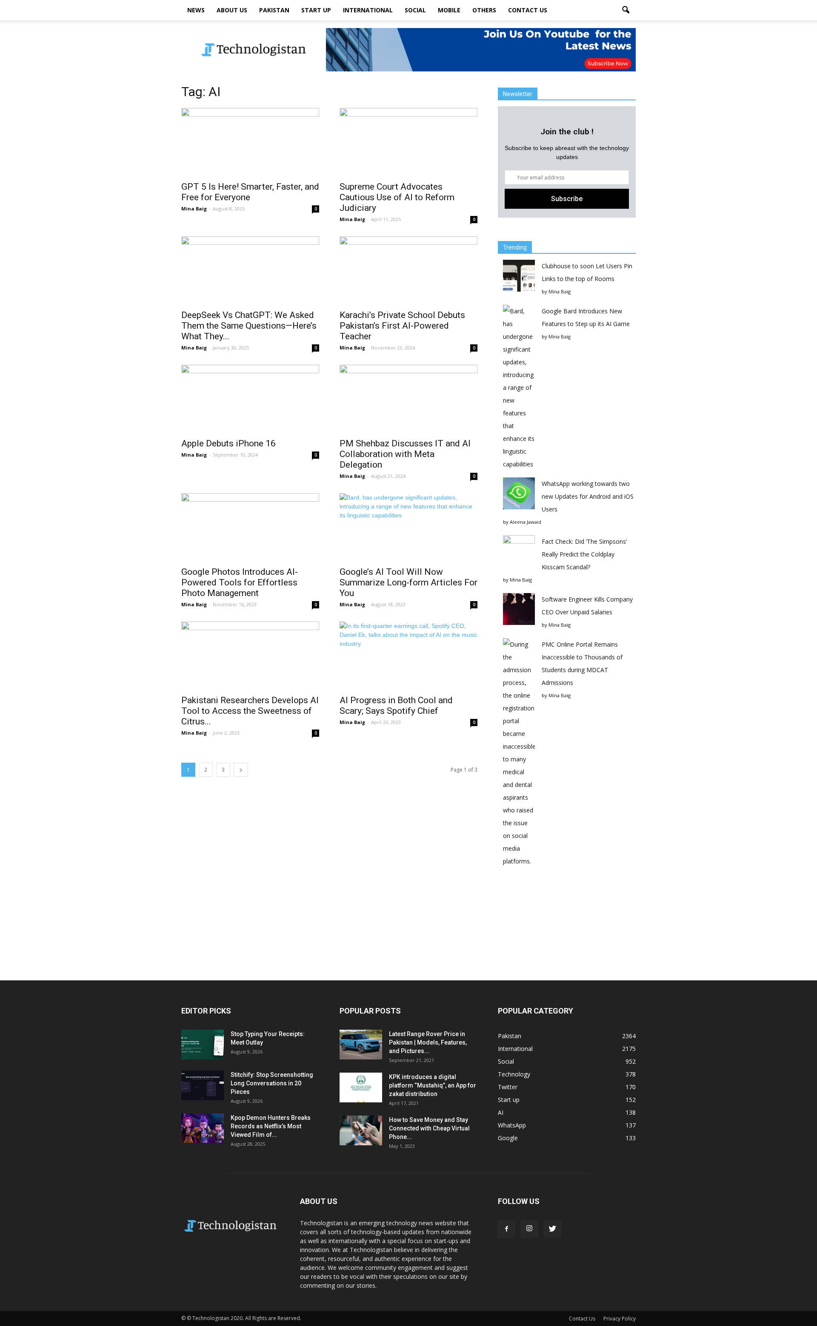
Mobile (449, 10)
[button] (625, 10)
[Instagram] (529, 1229)
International (368, 10)
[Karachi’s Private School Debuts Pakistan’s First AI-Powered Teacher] (408, 270)
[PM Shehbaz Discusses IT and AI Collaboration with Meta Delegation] (408, 399)
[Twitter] (552, 1229)
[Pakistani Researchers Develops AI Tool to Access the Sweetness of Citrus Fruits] (250, 656)
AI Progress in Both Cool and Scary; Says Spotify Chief (396, 705)
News (196, 10)
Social (415, 10)
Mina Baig (194, 208)
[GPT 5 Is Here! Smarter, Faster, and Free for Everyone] (250, 142)
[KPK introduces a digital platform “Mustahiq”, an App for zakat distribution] (361, 1087)
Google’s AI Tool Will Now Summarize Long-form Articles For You (408, 582)
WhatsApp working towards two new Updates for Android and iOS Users (588, 496)
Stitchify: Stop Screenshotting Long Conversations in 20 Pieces (272, 1083)
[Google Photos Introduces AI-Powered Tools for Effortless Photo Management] (250, 527)
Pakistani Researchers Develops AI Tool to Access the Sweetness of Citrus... (250, 711)
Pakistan (274, 10)
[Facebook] (506, 1229)
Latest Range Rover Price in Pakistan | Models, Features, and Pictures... (428, 1042)
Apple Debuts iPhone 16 (228, 443)
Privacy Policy (619, 1318)
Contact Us (527, 10)
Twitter (507, 1087)
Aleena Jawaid (525, 522)
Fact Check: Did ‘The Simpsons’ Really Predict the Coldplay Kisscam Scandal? (584, 554)
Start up (316, 10)
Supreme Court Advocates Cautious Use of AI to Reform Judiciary (397, 197)
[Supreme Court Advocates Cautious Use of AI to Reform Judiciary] (408, 142)
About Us (232, 10)
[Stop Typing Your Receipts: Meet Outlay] (202, 1044)
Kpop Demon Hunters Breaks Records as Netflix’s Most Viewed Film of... (271, 1126)
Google (508, 1138)
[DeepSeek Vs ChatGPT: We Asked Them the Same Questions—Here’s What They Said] (250, 270)
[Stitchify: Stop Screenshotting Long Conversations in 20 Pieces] (202, 1085)
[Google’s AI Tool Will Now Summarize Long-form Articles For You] (408, 527)
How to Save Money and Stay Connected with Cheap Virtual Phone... (429, 1128)
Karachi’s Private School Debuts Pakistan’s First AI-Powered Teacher (402, 325)
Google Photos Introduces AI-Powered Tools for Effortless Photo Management (239, 582)
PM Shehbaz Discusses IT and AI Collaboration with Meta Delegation (405, 454)
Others (484, 10)
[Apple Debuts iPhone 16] (250, 399)
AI (500, 1112)
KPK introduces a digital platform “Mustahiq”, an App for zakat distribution (432, 1085)
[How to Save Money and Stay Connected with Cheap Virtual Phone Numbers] (361, 1130)
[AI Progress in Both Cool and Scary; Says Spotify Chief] (408, 656)
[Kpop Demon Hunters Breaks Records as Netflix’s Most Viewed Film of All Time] (202, 1128)
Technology (514, 1074)
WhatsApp (512, 1125)
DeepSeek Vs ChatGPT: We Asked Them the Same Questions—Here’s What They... (249, 325)
